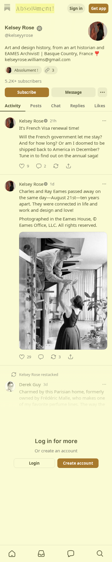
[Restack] (56, 166)
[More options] (104, 121)
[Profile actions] (102, 92)
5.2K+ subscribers (23, 81)
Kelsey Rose (31, 121)
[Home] (7, 8)
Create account (78, 463)
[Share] (68, 166)
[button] (12, 553)
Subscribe (26, 92)
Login (34, 463)
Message (73, 92)
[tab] (12, 105)
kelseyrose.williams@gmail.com (37, 59)
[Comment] (41, 357)
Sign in (76, 8)
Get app (98, 8)
